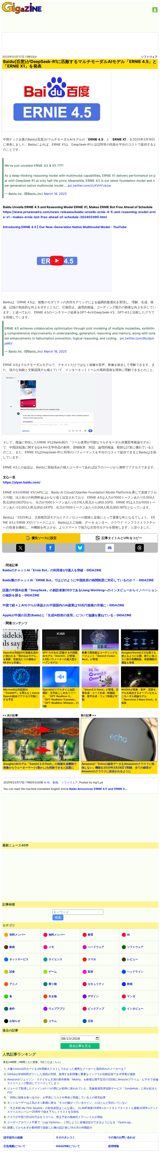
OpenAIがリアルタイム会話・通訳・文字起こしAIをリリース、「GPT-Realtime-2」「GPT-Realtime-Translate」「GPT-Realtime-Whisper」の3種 (60, 698)
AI (48, 782)
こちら (56, 1062)
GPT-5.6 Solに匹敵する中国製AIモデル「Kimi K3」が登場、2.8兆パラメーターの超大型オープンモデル (60, 657)
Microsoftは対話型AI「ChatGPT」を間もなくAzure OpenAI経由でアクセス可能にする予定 (21, 694)
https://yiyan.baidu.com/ (21, 482)
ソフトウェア (149, 56)
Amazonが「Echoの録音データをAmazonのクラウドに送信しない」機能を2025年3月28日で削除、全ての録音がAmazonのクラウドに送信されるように (118, 767)
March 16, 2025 (55, 194)
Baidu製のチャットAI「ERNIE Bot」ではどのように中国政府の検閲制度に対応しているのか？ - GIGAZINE (78, 580)
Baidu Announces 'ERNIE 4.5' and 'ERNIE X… (98, 788)
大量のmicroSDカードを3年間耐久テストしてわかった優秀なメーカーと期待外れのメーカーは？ (66, 1068)
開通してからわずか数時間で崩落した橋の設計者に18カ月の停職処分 (49, 1127)
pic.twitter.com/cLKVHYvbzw (89, 185)
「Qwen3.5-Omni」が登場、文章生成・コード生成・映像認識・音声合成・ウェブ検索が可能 (100, 694)
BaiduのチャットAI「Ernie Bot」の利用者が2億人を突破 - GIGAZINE (52, 570)
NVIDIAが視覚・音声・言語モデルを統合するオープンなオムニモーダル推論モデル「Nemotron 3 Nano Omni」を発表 (139, 696)
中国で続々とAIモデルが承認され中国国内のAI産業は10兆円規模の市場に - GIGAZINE (63, 605)
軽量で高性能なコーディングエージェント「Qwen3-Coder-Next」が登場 (99, 656)
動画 (55, 782)
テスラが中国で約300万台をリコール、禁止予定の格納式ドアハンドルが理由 (55, 1117)
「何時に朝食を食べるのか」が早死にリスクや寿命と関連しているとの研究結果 (56, 1097)
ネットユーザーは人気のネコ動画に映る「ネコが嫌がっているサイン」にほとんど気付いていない (67, 1102)
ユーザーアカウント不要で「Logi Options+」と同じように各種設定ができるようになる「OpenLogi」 (70, 1122)
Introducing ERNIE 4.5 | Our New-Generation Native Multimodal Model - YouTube (65, 227)
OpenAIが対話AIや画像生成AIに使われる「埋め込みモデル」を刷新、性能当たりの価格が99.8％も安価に (21, 657)
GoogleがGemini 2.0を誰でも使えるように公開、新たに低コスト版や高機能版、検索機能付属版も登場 (139, 657)
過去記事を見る (80, 1046)
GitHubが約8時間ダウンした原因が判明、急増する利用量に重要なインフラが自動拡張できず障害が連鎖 (71, 1074)
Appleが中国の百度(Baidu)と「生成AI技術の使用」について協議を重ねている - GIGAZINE (67, 615)
